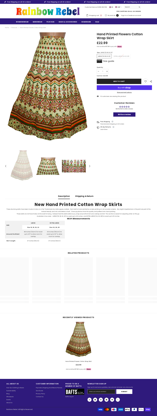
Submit (124, 392)
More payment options (124, 92)
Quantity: (100, 67)
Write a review (124, 114)
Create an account (134, 15)
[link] (145, 81)
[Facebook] (89, 400)
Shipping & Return (84, 196)
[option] (47, 89)
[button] (5, 166)
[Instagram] (95, 400)
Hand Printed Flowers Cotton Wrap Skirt (78, 361)
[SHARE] (150, 81)
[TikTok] (106, 400)
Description (64, 196)
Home (7, 27)
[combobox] (131, 7)
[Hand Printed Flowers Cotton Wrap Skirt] (78, 340)
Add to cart (119, 81)
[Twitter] (118, 400)
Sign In (123, 15)
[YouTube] (112, 400)
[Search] (132, 7)
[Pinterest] (101, 400)
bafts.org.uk (69, 396)
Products (14, 27)
